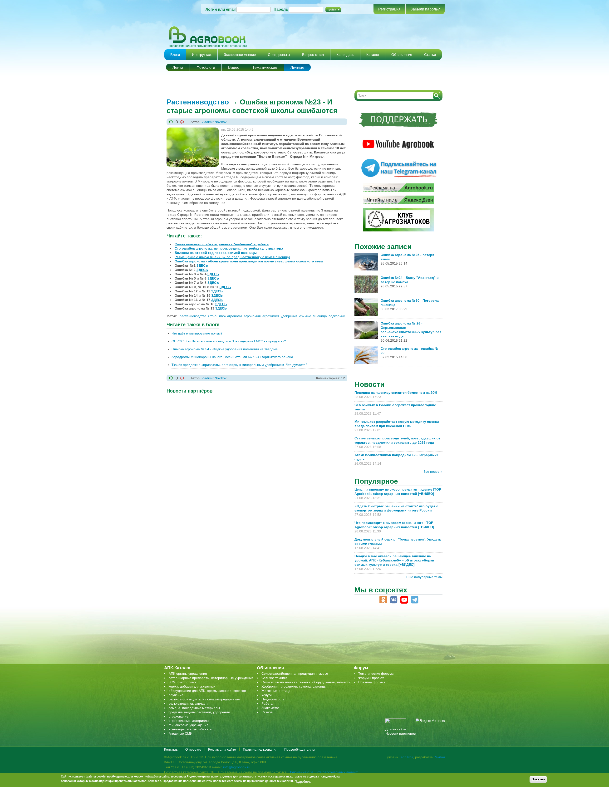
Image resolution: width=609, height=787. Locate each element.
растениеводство (193, 316)
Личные (297, 67)
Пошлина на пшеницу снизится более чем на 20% (396, 392)
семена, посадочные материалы (194, 708)
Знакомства (270, 708)
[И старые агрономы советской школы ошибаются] (193, 130)
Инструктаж (201, 55)
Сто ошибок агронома (225, 316)
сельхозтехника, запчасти (189, 703)
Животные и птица (275, 691)
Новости (369, 384)
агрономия (252, 316)
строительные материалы (189, 721)
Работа (267, 703)
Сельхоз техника (274, 678)
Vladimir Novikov (213, 122)
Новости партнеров (400, 733)
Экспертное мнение (240, 55)
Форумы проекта (371, 678)
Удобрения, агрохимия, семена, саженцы (293, 686)
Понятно (538, 779)
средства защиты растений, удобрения (199, 712)
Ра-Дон (439, 757)
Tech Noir (406, 757)
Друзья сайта (395, 729)
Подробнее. (303, 781)
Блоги (175, 55)
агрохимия (270, 316)
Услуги (266, 695)
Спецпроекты (279, 55)
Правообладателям (299, 749)
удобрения (289, 316)
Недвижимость (272, 699)
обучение (176, 695)
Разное (267, 712)
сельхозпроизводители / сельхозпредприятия (204, 699)
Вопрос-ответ (313, 55)
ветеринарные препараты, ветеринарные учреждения (211, 678)
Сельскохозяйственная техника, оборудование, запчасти (305, 682)
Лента (177, 67)
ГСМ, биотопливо (182, 682)
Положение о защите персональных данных (323, 772)
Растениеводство (198, 102)
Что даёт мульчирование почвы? (197, 333)
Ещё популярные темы (424, 577)
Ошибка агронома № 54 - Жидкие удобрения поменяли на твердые (225, 349)
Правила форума (371, 682)
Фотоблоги (205, 67)
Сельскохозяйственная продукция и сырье (294, 673)
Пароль (281, 9)
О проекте (193, 749)
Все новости (432, 471)
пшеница (320, 316)
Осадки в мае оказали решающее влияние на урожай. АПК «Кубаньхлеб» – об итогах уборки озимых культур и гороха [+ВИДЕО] (394, 560)
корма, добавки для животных (192, 686)
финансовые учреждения (188, 725)
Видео (233, 67)
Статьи (430, 55)
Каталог (372, 55)
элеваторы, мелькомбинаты (190, 729)
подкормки (337, 316)
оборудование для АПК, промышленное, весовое (207, 691)
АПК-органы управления (188, 673)
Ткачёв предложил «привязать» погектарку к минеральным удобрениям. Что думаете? (239, 365)
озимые (305, 316)
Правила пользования (260, 749)
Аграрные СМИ (180, 733)
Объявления (401, 55)
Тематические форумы (376, 673)
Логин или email (221, 9)
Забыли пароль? (425, 9)
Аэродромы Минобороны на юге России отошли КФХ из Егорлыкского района (232, 357)
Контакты (171, 749)
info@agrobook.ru (236, 767)
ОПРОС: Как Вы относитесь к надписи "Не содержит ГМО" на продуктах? (229, 341)
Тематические (264, 67)
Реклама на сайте (222, 749)
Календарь (345, 55)
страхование (178, 716)
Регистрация (389, 9)
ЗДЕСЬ (202, 265)
